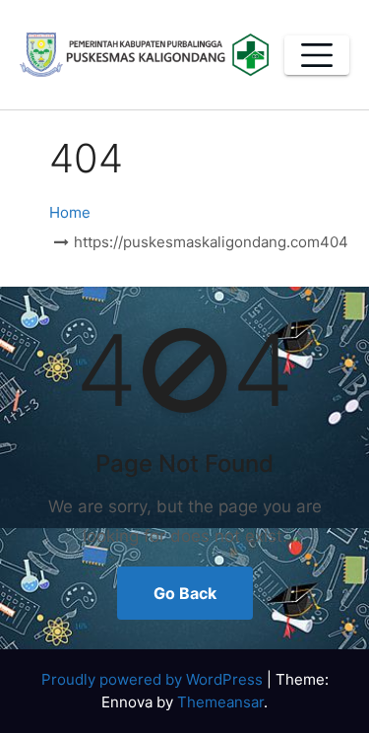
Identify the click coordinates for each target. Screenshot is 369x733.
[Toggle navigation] (316, 55)
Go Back (185, 593)
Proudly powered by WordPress (154, 679)
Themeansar (220, 702)
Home (70, 212)
